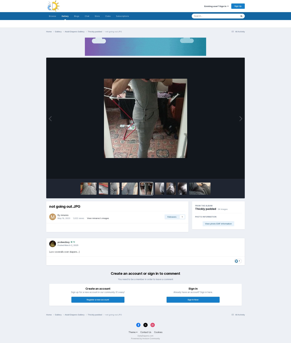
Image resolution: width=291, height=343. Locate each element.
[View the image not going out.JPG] (146, 189)
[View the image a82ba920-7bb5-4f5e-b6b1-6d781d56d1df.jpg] (171, 189)
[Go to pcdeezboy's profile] (52, 243)
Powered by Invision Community (145, 338)
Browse (52, 16)
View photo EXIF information (218, 223)
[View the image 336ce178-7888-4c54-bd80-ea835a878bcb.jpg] (182, 189)
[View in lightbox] (145, 118)
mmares (65, 215)
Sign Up (238, 6)
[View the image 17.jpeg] (114, 189)
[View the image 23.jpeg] (103, 189)
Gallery (65, 16)
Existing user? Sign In (215, 6)
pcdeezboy (64, 242)
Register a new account (98, 299)
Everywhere (228, 16)
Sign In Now (193, 299)
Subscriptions (122, 16)
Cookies (158, 332)
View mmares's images (98, 218)
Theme (132, 332)
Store (97, 16)
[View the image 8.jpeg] (130, 189)
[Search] (241, 16)
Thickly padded (205, 208)
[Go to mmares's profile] (52, 217)
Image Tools (232, 173)
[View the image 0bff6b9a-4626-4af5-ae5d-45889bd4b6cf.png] (200, 189)
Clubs (108, 16)
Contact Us (145, 332)
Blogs (76, 16)
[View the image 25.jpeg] (88, 189)
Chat (87, 16)
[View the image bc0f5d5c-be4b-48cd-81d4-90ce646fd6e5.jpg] (159, 189)
